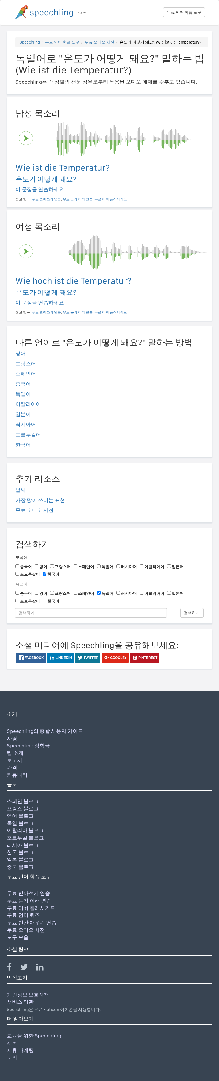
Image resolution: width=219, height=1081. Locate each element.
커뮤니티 (17, 775)
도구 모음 (18, 937)
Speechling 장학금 (28, 746)
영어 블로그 (20, 816)
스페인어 (25, 374)
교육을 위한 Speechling (34, 1036)
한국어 (23, 445)
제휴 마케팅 (20, 1050)
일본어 (23, 414)
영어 (20, 353)
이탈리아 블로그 (25, 830)
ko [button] (80, 12)
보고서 (14, 760)
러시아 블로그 (23, 845)
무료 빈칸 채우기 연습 (31, 922)
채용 (12, 1043)
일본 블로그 (20, 860)
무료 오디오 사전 (99, 42)
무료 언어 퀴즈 (23, 915)
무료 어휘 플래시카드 (31, 908)
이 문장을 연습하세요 (39, 189)
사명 (12, 738)
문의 (12, 1058)
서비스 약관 (20, 1002)
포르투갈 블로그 (25, 838)
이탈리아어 (28, 404)
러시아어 (25, 424)
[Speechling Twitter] (27, 968)
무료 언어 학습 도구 (184, 12)
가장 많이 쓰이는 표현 (40, 500)
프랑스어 (25, 364)
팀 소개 (15, 753)
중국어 (23, 384)
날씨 (20, 490)
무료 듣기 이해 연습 (29, 901)
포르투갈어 (28, 435)
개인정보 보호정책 (28, 995)
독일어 (23, 394)
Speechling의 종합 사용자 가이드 (45, 731)
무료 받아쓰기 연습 (28, 893)
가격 (12, 767)
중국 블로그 (20, 867)
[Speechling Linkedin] (43, 968)
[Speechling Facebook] (13, 968)
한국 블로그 (20, 852)
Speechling (30, 42)
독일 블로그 (20, 823)
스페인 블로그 (23, 801)
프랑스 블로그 (23, 808)
